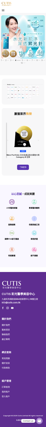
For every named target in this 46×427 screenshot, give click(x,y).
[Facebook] (3, 308)
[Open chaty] (39, 421)
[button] (3, 10)
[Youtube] (12, 308)
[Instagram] (7, 308)
